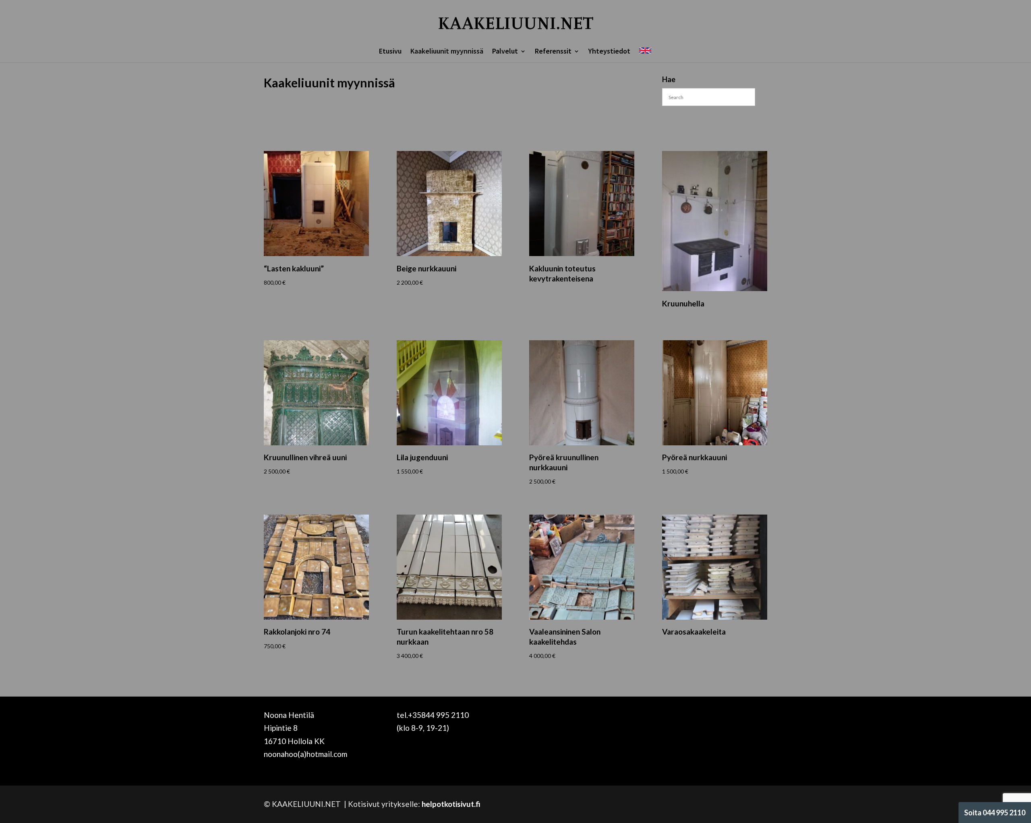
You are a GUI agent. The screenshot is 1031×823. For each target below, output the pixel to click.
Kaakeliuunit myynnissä (446, 52)
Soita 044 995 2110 (994, 812)
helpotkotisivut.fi (451, 804)
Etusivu (390, 52)
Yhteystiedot (609, 52)
